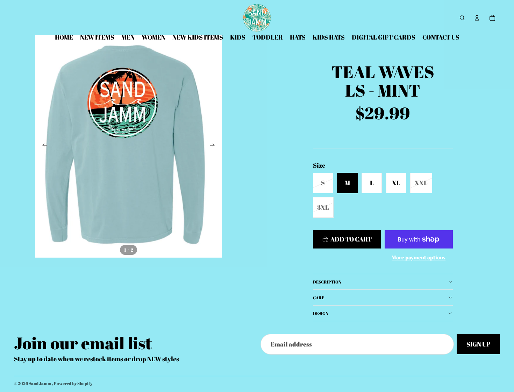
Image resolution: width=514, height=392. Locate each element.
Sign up (478, 344)
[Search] (462, 18)
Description (327, 282)
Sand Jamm (40, 383)
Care (318, 297)
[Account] (477, 18)
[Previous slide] (42, 146)
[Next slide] (214, 146)
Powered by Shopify (73, 383)
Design (320, 313)
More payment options (418, 257)
